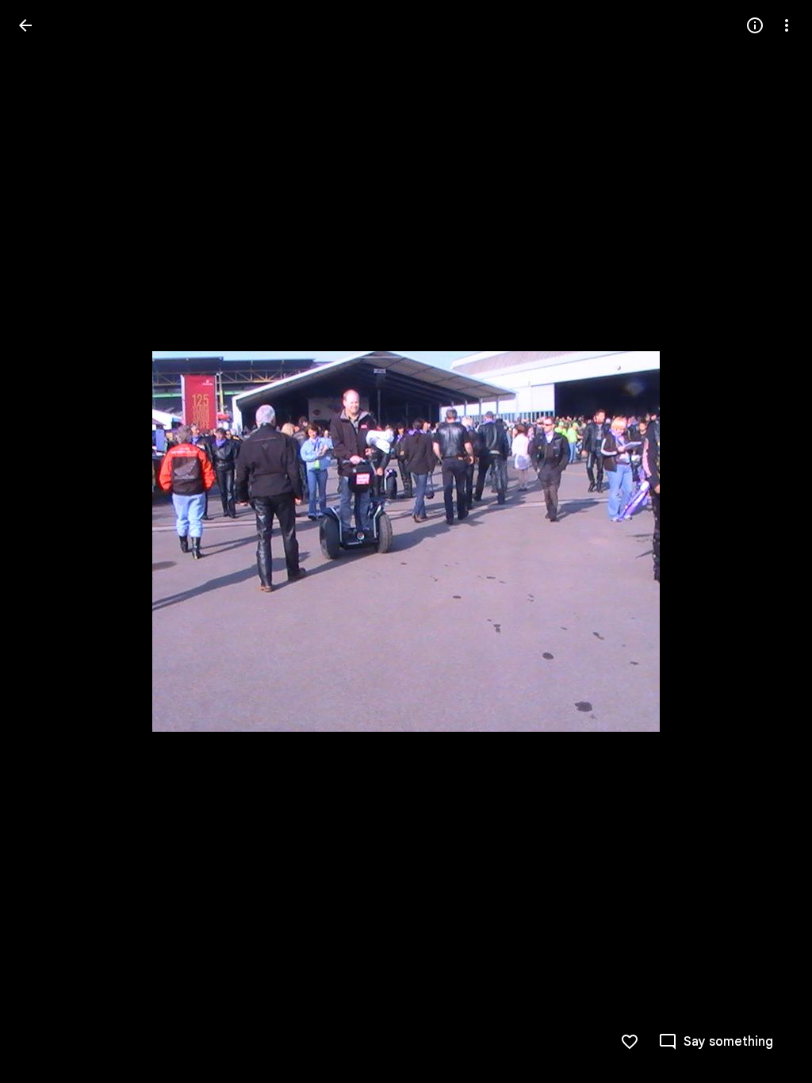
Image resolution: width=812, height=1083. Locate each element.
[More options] (786, 25)
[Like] (629, 1041)
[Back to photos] (25, 25)
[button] (44, 541)
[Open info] (755, 25)
